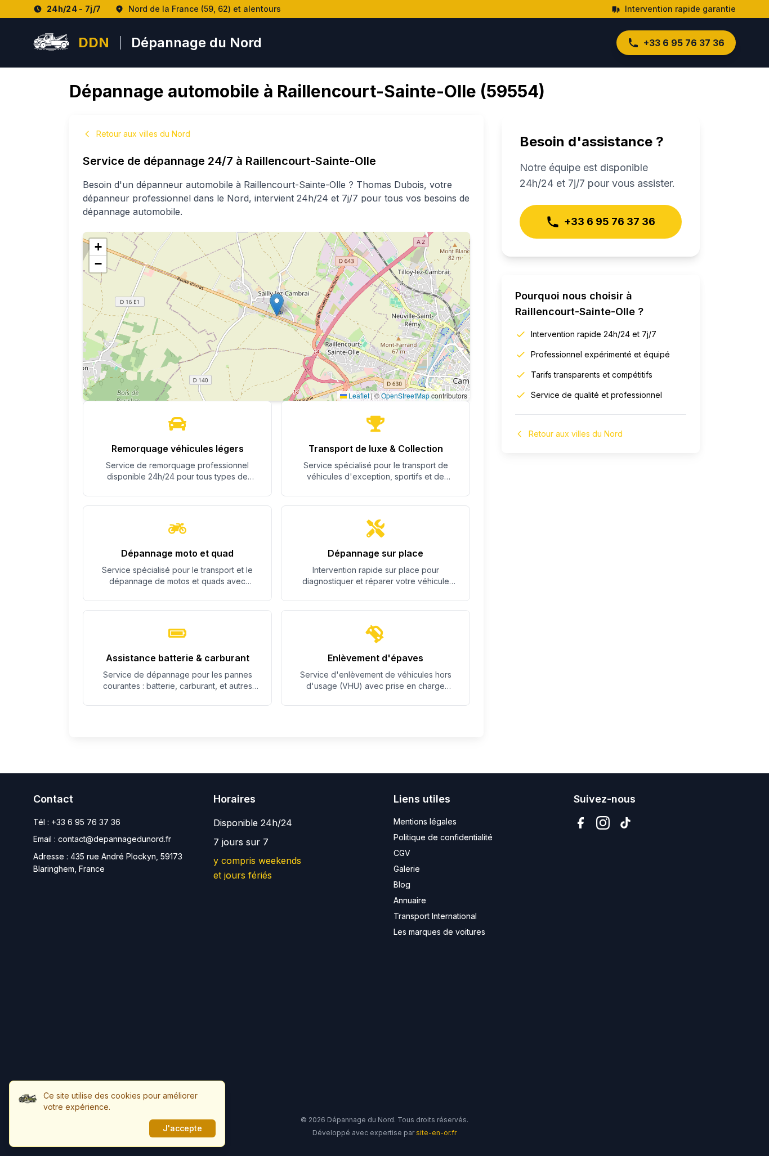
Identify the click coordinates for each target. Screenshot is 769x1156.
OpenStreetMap (405, 395)
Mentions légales (425, 821)
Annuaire (410, 900)
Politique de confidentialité (443, 837)
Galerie (407, 868)
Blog (402, 884)
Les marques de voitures (439, 932)
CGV (402, 853)
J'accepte (182, 1128)
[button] (277, 304)
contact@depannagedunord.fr (114, 839)
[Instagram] (603, 823)
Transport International (435, 916)
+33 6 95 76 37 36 (684, 42)
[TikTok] (625, 823)
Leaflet (358, 395)
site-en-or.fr (436, 1132)
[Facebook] (580, 823)
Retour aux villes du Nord (143, 133)
